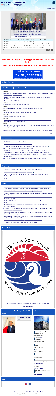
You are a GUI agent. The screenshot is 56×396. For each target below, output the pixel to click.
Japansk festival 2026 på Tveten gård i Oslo (14, 116)
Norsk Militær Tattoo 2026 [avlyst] (12, 100)
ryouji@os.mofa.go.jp (39, 363)
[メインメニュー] (53, 2)
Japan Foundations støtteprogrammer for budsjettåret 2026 (18, 172)
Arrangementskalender (28, 306)
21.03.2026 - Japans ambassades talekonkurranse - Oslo (18, 144)
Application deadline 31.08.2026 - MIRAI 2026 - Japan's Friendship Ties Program (23, 169)
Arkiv (5, 160)
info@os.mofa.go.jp (38, 368)
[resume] (49, 50)
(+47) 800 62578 (38, 374)
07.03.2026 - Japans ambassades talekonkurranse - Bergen (18, 148)
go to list (52, 133)
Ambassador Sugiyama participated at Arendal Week (16, 104)
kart (41, 337)
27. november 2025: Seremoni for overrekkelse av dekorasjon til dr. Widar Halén (23, 191)
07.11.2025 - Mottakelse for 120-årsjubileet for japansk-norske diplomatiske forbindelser (24, 47)
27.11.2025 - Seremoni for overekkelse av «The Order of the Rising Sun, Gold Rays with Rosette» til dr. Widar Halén (28, 45)
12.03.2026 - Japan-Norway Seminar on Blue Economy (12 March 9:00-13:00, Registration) (26, 146)
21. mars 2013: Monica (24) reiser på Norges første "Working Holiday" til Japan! (23, 220)
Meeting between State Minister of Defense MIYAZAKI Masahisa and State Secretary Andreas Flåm (28, 130)
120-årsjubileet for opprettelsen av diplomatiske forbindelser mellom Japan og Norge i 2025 (28, 303)
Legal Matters (15, 391)
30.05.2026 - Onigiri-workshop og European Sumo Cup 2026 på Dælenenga (21, 41)
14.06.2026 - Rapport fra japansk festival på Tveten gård (17, 141)
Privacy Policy (32, 391)
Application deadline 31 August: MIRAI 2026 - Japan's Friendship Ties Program (23, 108)
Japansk (51, 8)
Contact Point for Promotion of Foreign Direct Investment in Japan (20, 112)
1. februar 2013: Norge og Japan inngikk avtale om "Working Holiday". (20, 222)
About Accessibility (23, 391)
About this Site (40, 391)
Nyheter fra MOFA (8, 82)
